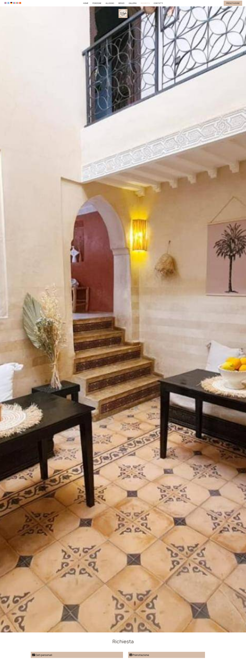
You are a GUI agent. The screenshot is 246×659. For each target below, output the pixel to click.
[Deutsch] (11, 3)
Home (85, 3)
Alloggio (110, 3)
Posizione (97, 3)
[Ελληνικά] (8, 3)
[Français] (14, 3)
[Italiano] (17, 3)
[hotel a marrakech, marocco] (123, 13)
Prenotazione (233, 3)
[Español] (20, 3)
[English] (5, 3)
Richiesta (145, 3)
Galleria (133, 3)
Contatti (158, 3)
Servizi (121, 3)
